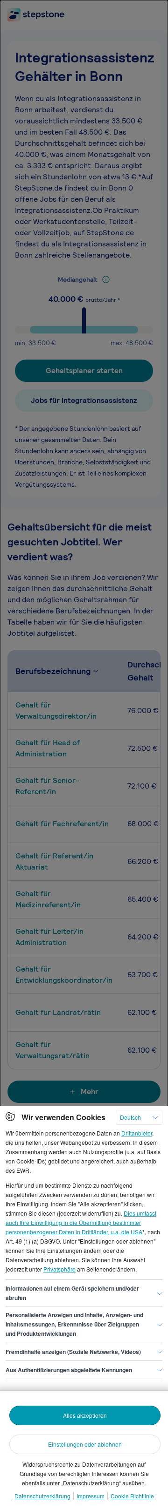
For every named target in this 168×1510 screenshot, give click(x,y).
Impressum (91, 1496)
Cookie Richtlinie (132, 1496)
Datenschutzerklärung (42, 1496)
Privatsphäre (59, 1269)
